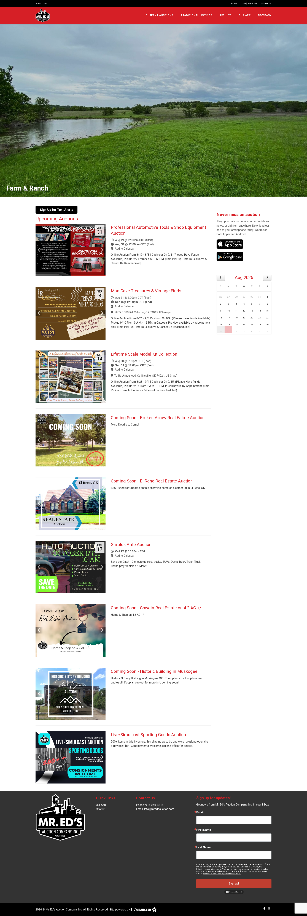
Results (226, 15)
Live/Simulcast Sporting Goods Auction (148, 734)
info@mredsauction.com (159, 809)
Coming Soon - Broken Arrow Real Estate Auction (158, 417)
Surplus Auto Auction (131, 544)
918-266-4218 (154, 805)
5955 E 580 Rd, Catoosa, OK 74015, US (138, 312)
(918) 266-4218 (249, 3)
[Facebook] (264, 908)
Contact (266, 3)
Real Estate (23, 188)
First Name (203, 829)
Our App (245, 15)
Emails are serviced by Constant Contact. (222, 874)
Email (199, 812)
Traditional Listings (196, 15)
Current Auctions (159, 15)
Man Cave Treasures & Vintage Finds (146, 290)
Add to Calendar (124, 248)
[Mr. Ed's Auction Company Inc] (43, 15)
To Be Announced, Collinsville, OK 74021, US (141, 375)
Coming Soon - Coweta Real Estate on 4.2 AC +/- (157, 607)
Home (234, 3)
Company (264, 15)
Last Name (203, 847)
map (167, 312)
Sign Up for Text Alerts (56, 210)
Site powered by (120, 909)
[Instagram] (269, 908)
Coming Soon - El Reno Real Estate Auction (152, 481)
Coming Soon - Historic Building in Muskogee (154, 671)
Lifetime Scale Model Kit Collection (144, 354)
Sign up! (234, 883)
